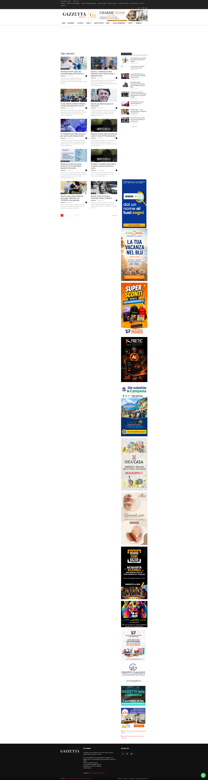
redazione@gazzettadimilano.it (97, 773)
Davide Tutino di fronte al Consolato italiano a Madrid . (102, 197)
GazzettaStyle (99, 23)
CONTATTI (142, 3)
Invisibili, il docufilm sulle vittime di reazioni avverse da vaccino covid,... (103, 166)
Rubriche (138, 23)
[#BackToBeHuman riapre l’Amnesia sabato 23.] (125, 104)
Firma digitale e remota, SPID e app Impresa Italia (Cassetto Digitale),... (138, 59)
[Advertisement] (104, 40)
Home (63, 23)
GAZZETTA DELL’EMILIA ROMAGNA (88, 3)
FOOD (107, 23)
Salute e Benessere (119, 23)
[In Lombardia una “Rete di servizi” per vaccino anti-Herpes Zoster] (74, 125)
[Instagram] (143, 8)
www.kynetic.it (88, 778)
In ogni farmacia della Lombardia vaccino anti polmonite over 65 (73, 105)
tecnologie (81, 778)
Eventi (88, 23)
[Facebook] (141, 8)
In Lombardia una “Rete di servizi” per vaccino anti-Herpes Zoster (73, 135)
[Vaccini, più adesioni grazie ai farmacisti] (104, 95)
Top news (63, 193)
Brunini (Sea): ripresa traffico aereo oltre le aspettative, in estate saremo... (137, 119)
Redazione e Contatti (122, 778)
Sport (130, 23)
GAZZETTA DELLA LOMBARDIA (73, 3)
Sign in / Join (76, 1)
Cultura (80, 23)
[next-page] (78, 215)
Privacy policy (132, 778)
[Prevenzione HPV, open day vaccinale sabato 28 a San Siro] (74, 63)
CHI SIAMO (63, 3)
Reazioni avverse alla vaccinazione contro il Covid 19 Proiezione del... (104, 135)
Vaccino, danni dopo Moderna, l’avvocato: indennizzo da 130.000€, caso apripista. (72, 198)
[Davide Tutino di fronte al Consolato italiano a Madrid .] (104, 187)
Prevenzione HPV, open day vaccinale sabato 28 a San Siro (72, 73)
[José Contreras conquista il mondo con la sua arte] (125, 68)
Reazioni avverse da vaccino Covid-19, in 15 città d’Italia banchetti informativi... (71, 166)
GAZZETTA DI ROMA (102, 3)
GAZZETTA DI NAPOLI (112, 3)
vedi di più (133, 126)
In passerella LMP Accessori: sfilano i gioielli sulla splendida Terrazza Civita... (138, 75)
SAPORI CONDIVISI (134, 3)
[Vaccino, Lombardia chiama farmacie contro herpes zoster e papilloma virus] (104, 63)
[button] (138, 8)
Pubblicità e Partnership (141, 778)
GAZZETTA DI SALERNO (124, 3)
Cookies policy (87, 768)
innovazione (68, 778)
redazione (63, 75)
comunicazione (75, 778)
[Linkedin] (146, 8)
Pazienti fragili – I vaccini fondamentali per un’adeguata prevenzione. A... (138, 111)
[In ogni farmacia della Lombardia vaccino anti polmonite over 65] (74, 95)
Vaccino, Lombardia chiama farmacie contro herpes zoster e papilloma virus (103, 74)
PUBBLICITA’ (63, 5)
